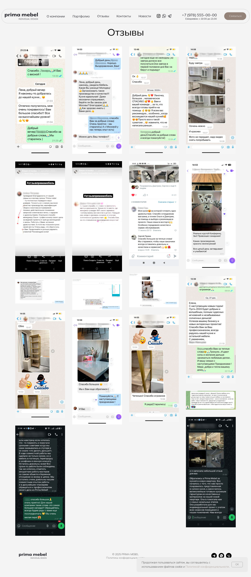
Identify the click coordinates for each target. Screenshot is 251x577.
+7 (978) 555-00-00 (199, 14)
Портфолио (81, 16)
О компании (56, 16)
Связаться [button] (235, 16)
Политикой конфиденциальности (207, 566)
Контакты (123, 16)
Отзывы (103, 16)
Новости (145, 16)
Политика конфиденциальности (125, 557)
